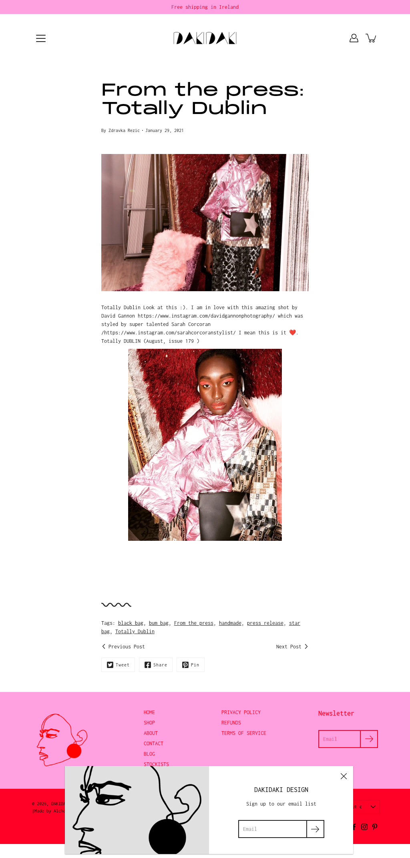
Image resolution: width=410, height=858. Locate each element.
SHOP (149, 723)
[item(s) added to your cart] (371, 38)
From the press (193, 623)
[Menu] (41, 38)
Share (160, 664)
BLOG (149, 754)
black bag (130, 623)
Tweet (123, 664)
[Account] (354, 38)
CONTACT (153, 743)
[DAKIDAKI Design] (205, 38)
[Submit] (315, 829)
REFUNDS (231, 723)
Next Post (288, 647)
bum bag (159, 623)
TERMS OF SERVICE (243, 733)
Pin (195, 664)
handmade (230, 623)
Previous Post (127, 647)
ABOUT (151, 733)
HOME (149, 712)
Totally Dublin (135, 631)
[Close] (343, 775)
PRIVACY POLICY (241, 712)
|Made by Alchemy (51, 810)
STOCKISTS (156, 764)
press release (265, 623)
